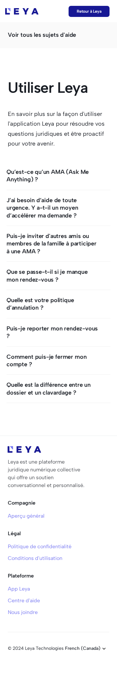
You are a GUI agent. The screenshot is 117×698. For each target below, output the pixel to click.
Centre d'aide (24, 600)
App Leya (19, 589)
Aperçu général (26, 516)
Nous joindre (23, 612)
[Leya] (21, 11)
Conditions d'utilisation (35, 558)
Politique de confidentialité (40, 546)
